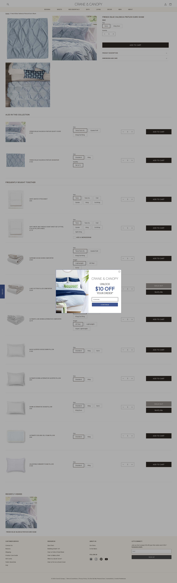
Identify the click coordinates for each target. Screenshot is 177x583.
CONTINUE (105, 304)
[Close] (119, 271)
